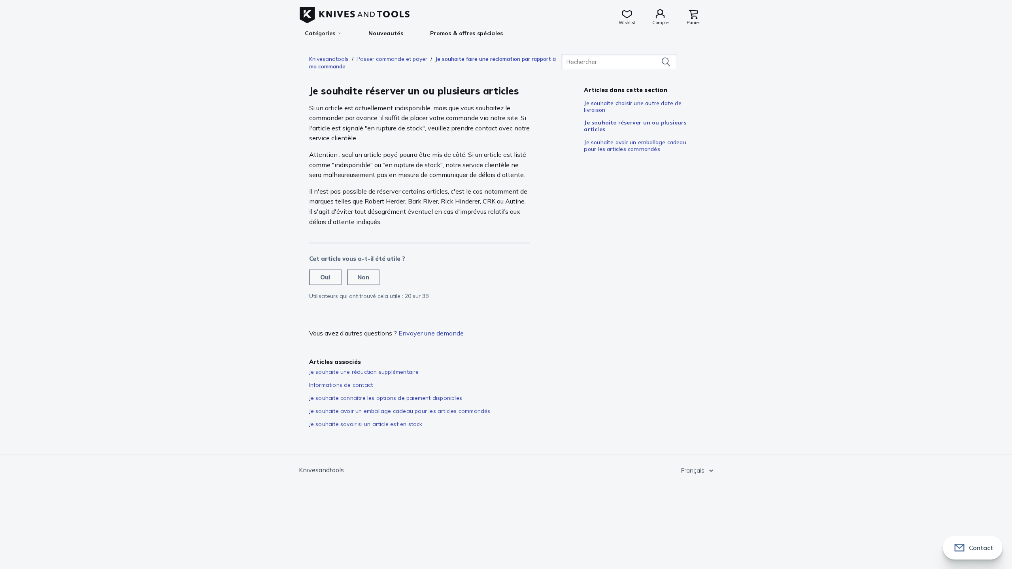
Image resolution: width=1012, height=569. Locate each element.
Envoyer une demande (431, 333)
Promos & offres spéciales (466, 33)
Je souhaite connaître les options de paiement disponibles (385, 397)
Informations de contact (341, 384)
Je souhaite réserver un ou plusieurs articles (635, 126)
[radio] (325, 277)
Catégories (320, 33)
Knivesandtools (329, 58)
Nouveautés (385, 33)
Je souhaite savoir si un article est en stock (366, 424)
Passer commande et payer (392, 58)
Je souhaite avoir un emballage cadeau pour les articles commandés (635, 146)
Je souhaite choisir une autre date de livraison (632, 106)
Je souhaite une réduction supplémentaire (364, 371)
